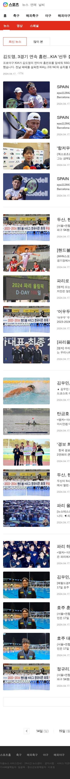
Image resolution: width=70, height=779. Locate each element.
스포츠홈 (5, 754)
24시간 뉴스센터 (33, 763)
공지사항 (49, 763)
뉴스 (25, 4)
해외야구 (59, 754)
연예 (33, 4)
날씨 (41, 4)
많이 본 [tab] (38, 41)
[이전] (27, 731)
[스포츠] (14, 5)
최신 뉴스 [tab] (15, 41)
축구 (19, 754)
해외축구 (32, 754)
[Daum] (5, 4)
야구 (45, 754)
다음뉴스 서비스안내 (11, 763)
